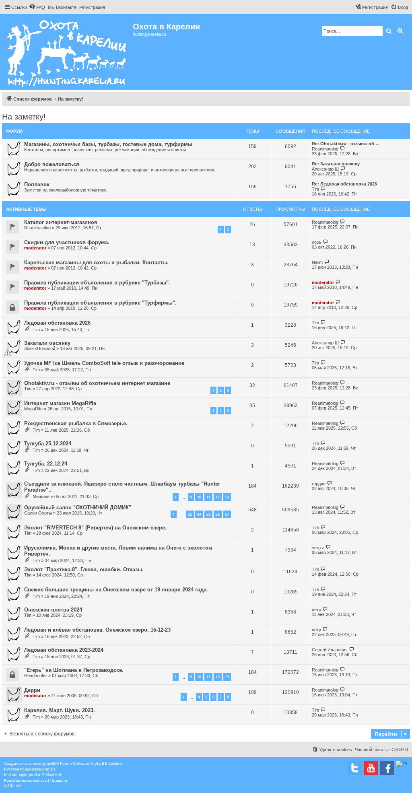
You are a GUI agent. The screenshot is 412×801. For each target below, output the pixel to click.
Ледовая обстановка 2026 (57, 323)
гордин (318, 483)
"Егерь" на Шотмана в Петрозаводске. (74, 670)
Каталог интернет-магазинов (60, 222)
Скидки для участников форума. (66, 242)
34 (199, 514)
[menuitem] (37, 7)
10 (199, 497)
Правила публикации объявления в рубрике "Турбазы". (97, 283)
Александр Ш (325, 169)
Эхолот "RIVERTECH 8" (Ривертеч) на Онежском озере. (95, 528)
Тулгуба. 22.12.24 (45, 464)
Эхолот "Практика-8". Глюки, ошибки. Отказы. (84, 569)
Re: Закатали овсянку (336, 163)
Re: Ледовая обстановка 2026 (344, 183)
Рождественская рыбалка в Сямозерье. (76, 423)
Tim (315, 189)
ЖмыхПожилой (39, 348)
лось (316, 242)
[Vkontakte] (355, 768)
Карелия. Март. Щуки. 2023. (59, 710)
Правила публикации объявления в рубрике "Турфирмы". (100, 303)
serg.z (318, 547)
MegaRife (33, 408)
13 (227, 497)
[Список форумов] (67, 52)
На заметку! (24, 116)
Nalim (317, 262)
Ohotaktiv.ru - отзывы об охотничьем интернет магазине (97, 383)
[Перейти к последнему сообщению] (343, 221)
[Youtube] (371, 768)
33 (190, 514)
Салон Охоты (38, 513)
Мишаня (41, 496)
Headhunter (35, 675)
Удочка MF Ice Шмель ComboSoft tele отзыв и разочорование (104, 363)
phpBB (49, 763)
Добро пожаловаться (51, 164)
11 (208, 497)
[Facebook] (387, 768)
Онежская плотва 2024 (53, 610)
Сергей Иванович (330, 649)
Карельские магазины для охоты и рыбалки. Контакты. (96, 262)
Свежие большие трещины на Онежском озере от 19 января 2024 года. (116, 590)
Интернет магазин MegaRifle (60, 403)
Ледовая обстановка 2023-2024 (63, 650)
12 (218, 497)
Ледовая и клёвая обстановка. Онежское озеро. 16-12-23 (97, 630)
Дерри (32, 690)
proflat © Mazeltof (45, 774)
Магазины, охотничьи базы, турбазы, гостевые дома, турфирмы (108, 144)
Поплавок (36, 184)
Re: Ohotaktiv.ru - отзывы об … (346, 143)
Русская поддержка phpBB (29, 769)
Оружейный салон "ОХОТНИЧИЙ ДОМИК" (77, 507)
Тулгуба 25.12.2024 (47, 444)
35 (208, 514)
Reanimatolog (325, 148)
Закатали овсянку (47, 343)
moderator (35, 247)
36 (218, 514)
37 (227, 514)
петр (316, 609)
